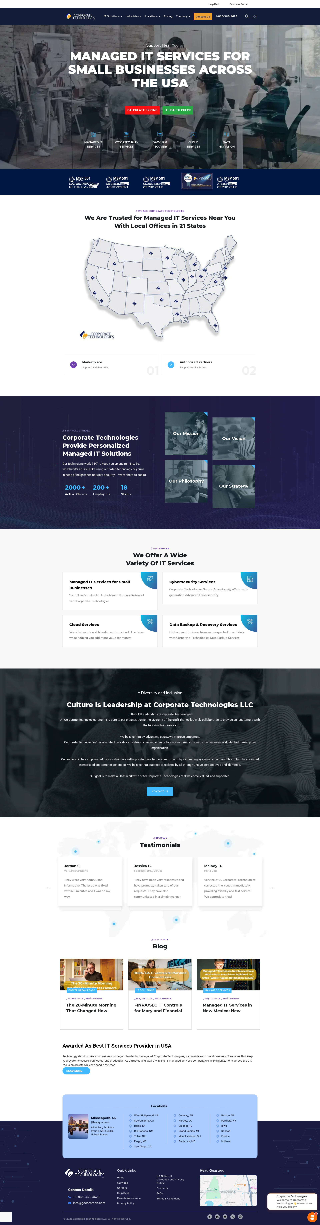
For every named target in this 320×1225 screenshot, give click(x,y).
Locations (151, 16)
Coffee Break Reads (218, 990)
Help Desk (214, 4)
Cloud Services (84, 624)
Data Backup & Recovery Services (203, 624)
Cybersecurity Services (192, 582)
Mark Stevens (94, 998)
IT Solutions (112, 16)
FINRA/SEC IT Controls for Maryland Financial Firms (90, 1011)
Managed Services (149, 990)
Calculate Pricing (142, 110)
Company (182, 16)
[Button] (48, 888)
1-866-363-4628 (226, 16)
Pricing (168, 16)
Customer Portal (239, 4)
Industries (132, 16)
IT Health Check (178, 110)
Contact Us (203, 17)
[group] (90, 885)
